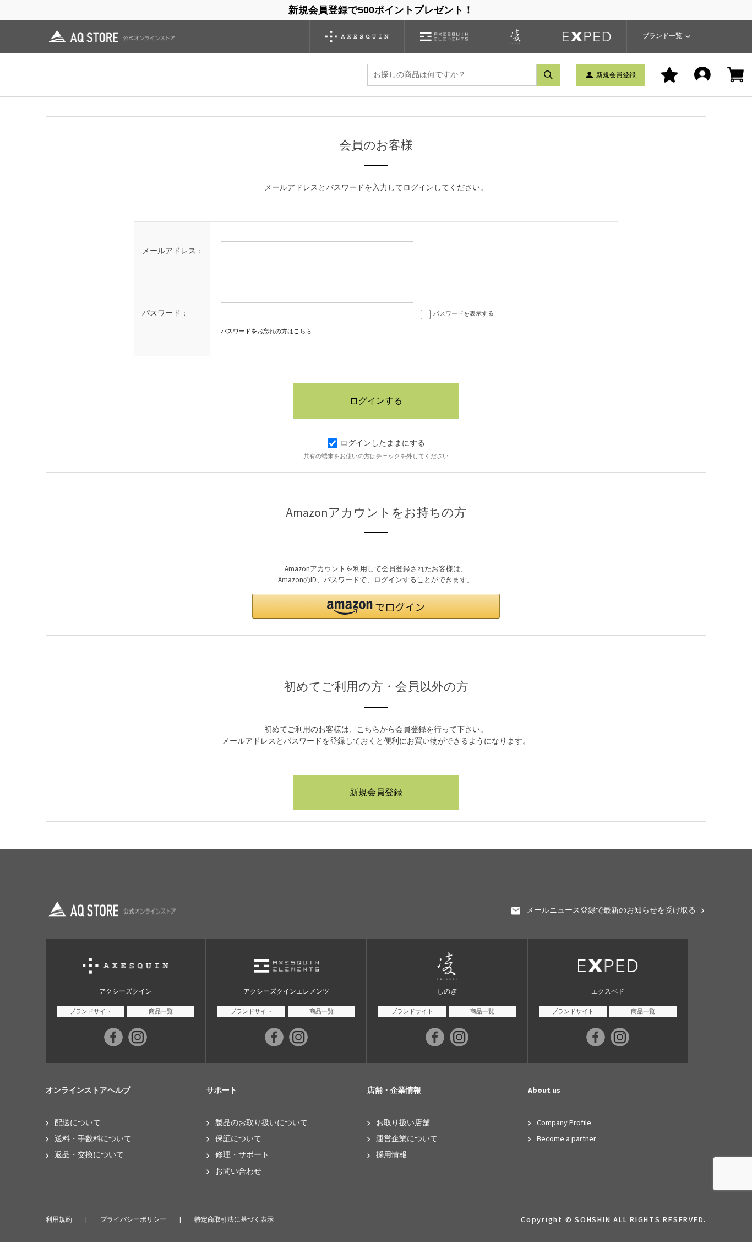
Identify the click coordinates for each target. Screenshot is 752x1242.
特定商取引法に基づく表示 (234, 1219)
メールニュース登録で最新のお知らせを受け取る (611, 911)
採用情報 (391, 1155)
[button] (376, 606)
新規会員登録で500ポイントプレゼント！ (380, 9)
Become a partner (566, 1139)
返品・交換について (89, 1155)
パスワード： (165, 313)
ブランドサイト (90, 1011)
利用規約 (59, 1219)
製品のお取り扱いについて (261, 1123)
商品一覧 (161, 1011)
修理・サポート (242, 1155)
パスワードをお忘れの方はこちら (266, 331)
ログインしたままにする (382, 443)
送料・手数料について (93, 1139)
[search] (548, 75)
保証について (238, 1139)
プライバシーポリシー (133, 1219)
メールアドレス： (173, 251)
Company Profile (564, 1123)
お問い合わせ (238, 1172)
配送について (78, 1123)
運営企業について (407, 1139)
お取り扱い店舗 (403, 1123)
